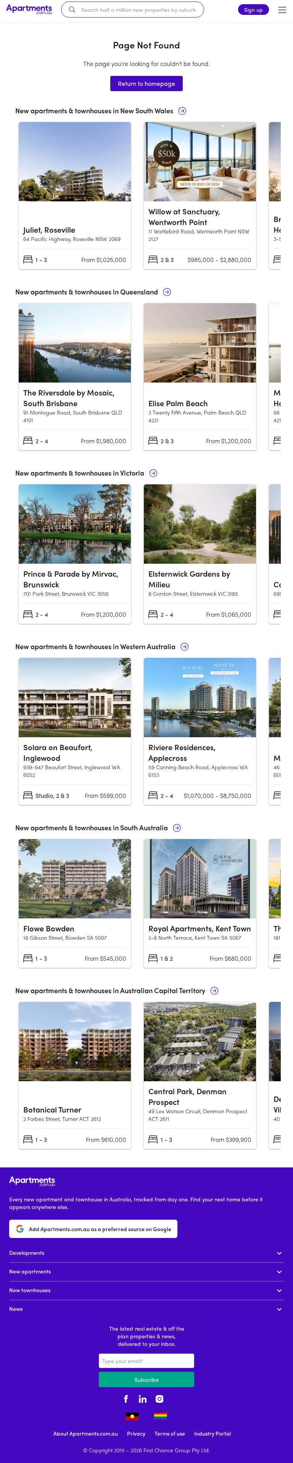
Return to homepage (146, 83)
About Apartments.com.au (85, 1433)
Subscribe (147, 1379)
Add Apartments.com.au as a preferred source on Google (100, 1229)
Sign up (253, 9)
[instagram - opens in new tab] (159, 1398)
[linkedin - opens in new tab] (142, 1398)
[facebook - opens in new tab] (125, 1398)
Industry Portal (212, 1433)
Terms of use (170, 1433)
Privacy (136, 1433)
